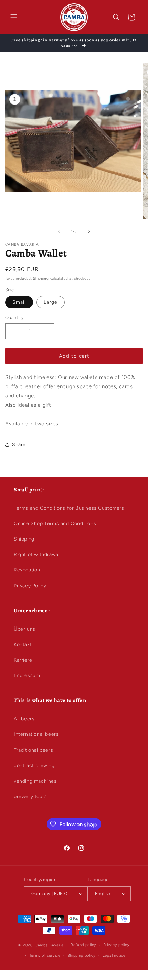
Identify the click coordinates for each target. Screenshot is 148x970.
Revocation (27, 570)
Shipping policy (81, 955)
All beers (24, 719)
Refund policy (83, 944)
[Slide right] (89, 231)
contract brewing (34, 766)
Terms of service (45, 955)
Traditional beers (33, 750)
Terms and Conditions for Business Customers (69, 508)
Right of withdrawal (37, 554)
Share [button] (19, 444)
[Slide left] (58, 231)
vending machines (35, 781)
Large (50, 302)
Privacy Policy (30, 586)
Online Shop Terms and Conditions (55, 523)
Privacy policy (116, 944)
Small (19, 302)
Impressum (27, 675)
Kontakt (23, 644)
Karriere (23, 660)
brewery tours (30, 796)
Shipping (41, 278)
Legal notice (114, 955)
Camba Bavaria (49, 945)
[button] (13, 17)
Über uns (24, 629)
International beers (36, 734)
